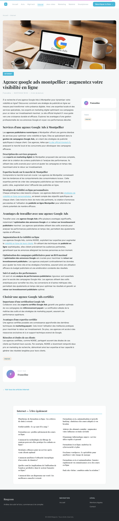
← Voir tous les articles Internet (16, 389)
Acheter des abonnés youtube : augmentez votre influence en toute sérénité (80, 430)
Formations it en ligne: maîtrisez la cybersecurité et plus (77, 445)
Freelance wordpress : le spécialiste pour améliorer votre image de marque (79, 453)
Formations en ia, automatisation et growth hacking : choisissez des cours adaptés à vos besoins (80, 421)
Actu (23, 4)
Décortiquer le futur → (104, 4)
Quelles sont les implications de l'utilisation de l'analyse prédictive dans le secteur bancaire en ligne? (37, 468)
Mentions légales (96, 502)
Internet (40, 4)
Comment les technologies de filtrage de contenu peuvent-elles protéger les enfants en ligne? (36, 442)
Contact (93, 507)
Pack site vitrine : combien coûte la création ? (81, 470)
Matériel (72, 4)
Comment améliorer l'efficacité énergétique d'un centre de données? (36, 458)
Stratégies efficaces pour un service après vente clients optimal (35, 451)
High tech (31, 4)
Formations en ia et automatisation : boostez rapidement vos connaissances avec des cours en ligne (81, 462)
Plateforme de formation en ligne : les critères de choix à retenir (37, 420)
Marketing (62, 4)
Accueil (15, 4)
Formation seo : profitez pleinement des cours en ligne (36, 433)
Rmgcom (9, 499)
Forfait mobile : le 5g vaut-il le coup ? (33, 427)
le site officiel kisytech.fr (59, 142)
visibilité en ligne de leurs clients (19, 243)
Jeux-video (50, 4)
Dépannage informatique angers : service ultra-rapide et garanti (79, 438)
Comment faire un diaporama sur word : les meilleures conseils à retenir (36, 476)
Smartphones (83, 4)
